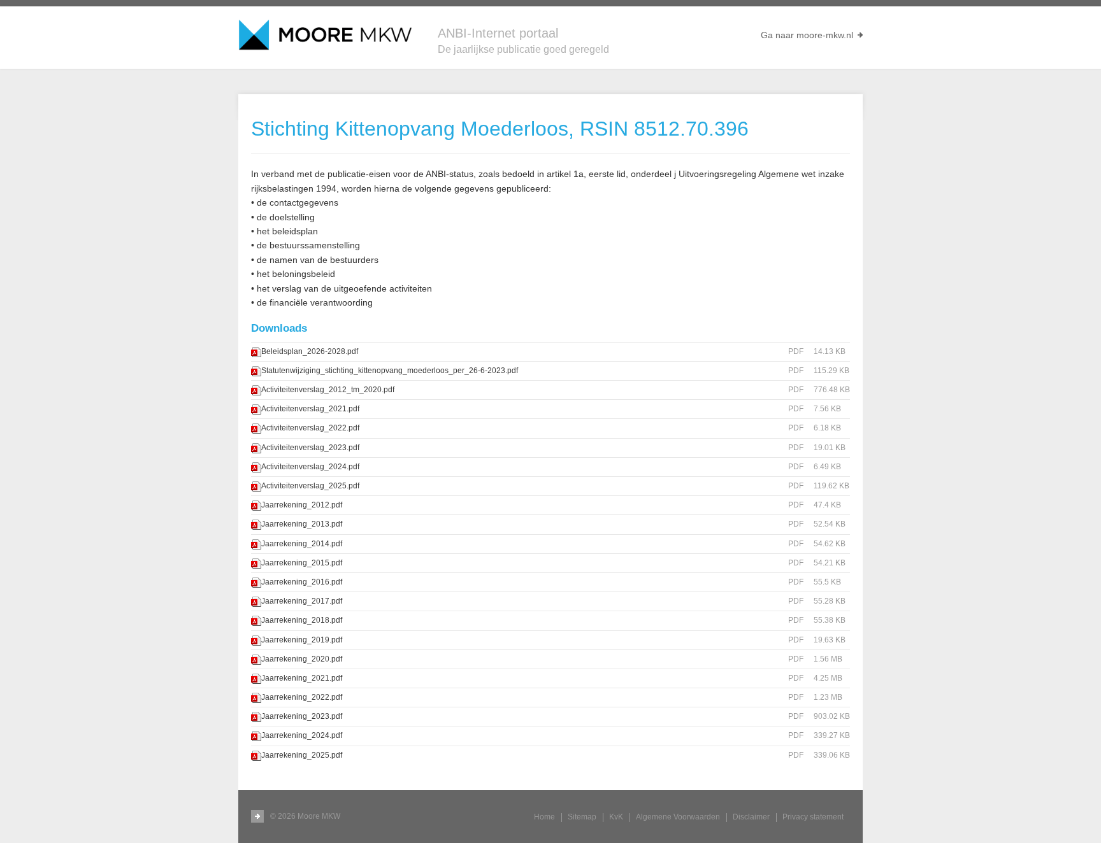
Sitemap (582, 816)
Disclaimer (751, 816)
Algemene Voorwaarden (678, 816)
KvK (616, 816)
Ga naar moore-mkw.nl (807, 35)
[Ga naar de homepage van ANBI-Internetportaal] (325, 35)
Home (544, 816)
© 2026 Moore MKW (305, 816)
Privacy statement (813, 816)
